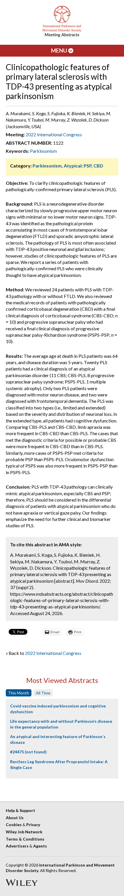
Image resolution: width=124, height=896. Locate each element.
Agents (40, 845)
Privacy (33, 824)
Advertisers (17, 845)
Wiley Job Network (24, 831)
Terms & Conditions (25, 839)
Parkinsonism (43, 151)
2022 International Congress (54, 134)
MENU (59, 50)
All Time (43, 692)
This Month (18, 692)
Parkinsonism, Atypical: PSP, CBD (68, 165)
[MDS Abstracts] (62, 35)
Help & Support (20, 810)
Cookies (14, 824)
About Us (15, 817)
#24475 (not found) (28, 751)
